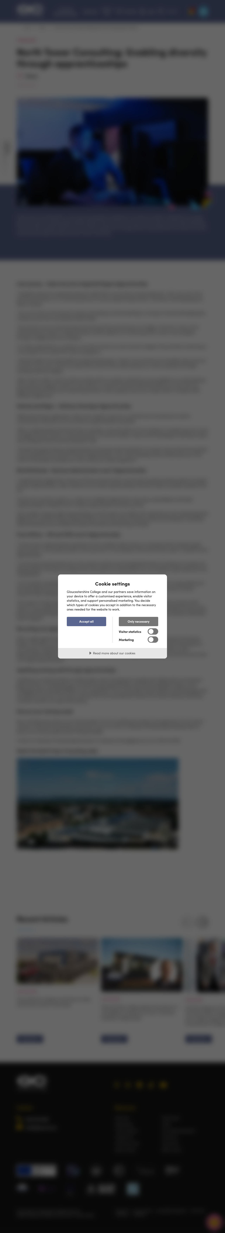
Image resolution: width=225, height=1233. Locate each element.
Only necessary (138, 621)
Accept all (86, 621)
